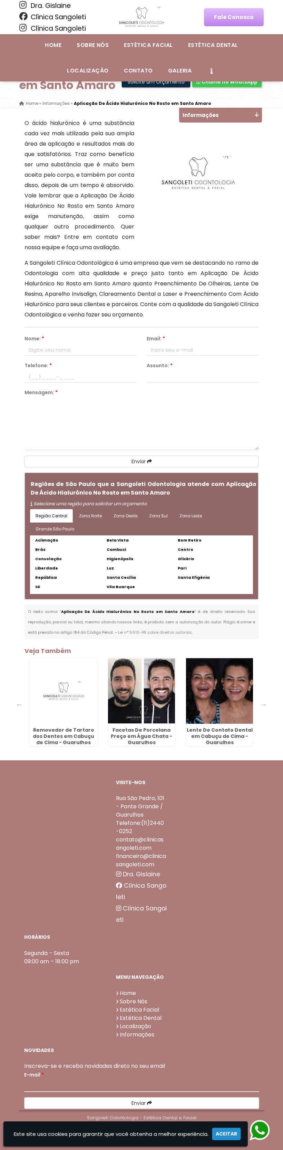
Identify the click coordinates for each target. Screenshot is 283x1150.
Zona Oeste (125, 516)
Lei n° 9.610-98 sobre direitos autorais (155, 632)
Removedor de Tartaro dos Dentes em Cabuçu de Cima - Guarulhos (63, 736)
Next (263, 703)
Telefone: (38, 365)
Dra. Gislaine (50, 5)
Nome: (34, 338)
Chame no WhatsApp (229, 81)
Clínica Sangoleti (57, 17)
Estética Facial (148, 45)
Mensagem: (41, 392)
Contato (138, 71)
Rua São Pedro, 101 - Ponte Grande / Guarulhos (140, 806)
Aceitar (226, 1133)
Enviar (139, 461)
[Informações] (211, 70)
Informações (137, 1035)
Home (53, 45)
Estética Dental (213, 45)
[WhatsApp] (265, 1130)
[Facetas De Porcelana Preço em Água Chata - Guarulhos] (141, 690)
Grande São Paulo (55, 529)
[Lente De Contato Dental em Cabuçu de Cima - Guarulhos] (219, 690)
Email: (156, 338)
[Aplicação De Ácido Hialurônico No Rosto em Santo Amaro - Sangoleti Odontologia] (141, 17)
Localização (87, 71)
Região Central (51, 516)
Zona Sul (158, 516)
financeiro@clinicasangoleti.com (141, 860)
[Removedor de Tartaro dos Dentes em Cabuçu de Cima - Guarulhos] (63, 690)
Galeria (180, 71)
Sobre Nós (93, 45)
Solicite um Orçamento (156, 81)
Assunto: (160, 365)
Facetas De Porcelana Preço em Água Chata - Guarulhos (141, 736)
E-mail (34, 1074)
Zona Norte (90, 516)
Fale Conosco (234, 17)
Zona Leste (190, 516)
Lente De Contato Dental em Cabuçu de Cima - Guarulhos (220, 736)
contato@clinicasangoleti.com (140, 844)
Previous (19, 703)
